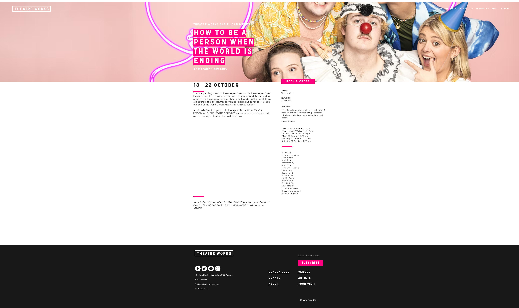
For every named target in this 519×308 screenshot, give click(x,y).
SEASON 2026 (279, 272)
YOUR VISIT (306, 284)
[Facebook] (198, 268)
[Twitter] (204, 268)
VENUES (304, 272)
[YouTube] (211, 268)
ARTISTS (304, 278)
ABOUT (273, 284)
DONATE (274, 278)
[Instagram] (217, 268)
